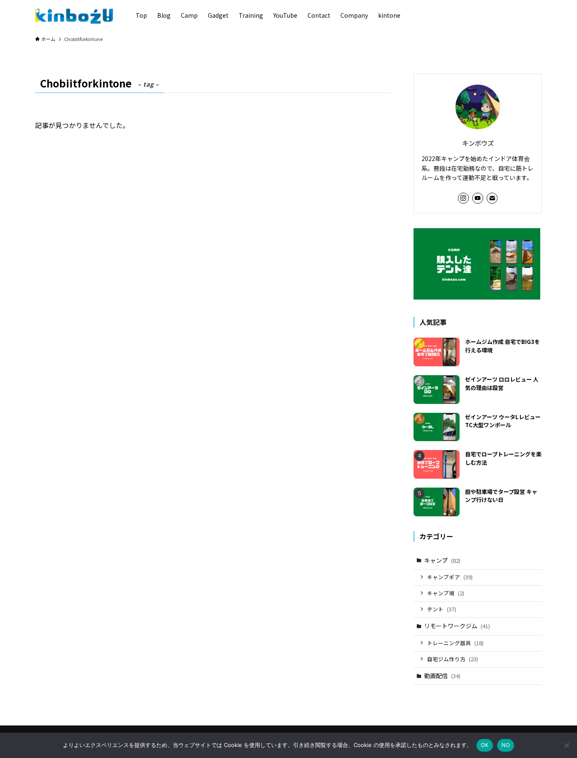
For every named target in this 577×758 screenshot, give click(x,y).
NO (505, 745)
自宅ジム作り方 (452, 659)
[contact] (492, 198)
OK (485, 745)
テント (441, 609)
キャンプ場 (445, 593)
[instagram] (463, 198)
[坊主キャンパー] (74, 15)
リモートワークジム (457, 626)
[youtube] (477, 198)
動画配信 (442, 675)
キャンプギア (450, 577)
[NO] (566, 745)
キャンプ (442, 560)
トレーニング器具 (455, 643)
